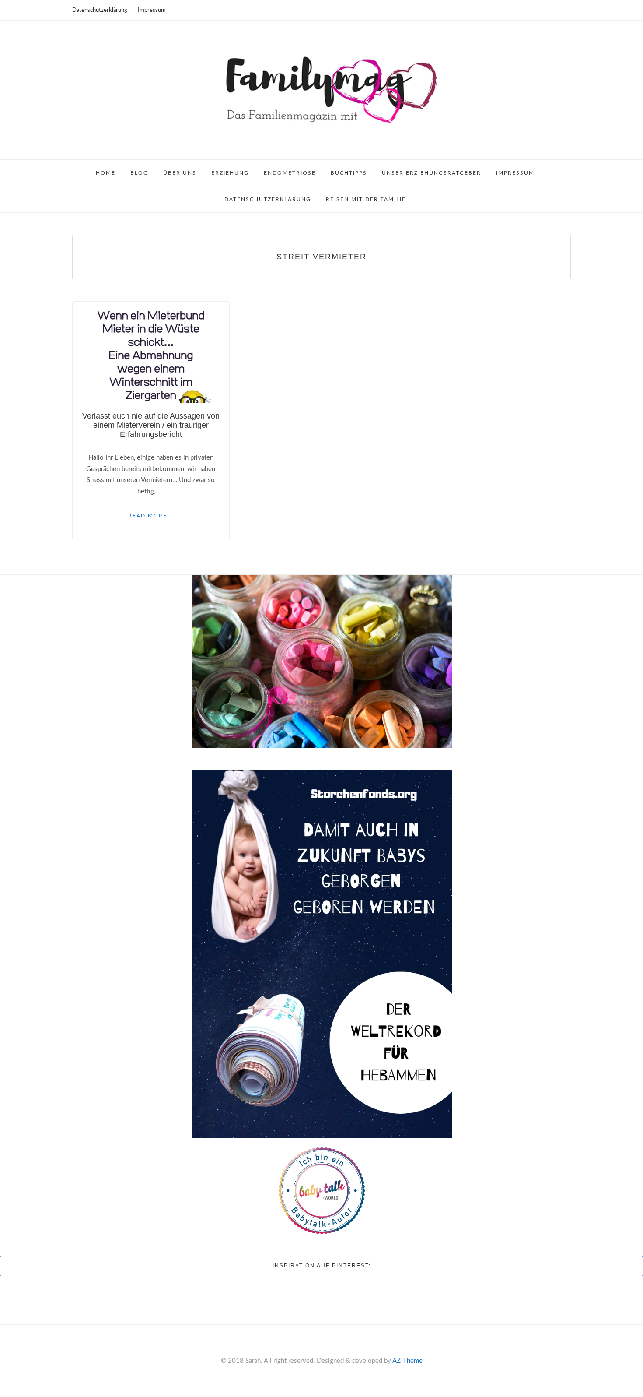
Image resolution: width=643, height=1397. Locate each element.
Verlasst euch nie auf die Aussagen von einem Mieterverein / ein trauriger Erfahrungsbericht (151, 425)
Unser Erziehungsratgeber (431, 173)
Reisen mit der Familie (366, 199)
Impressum (152, 10)
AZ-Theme (407, 1361)
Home (105, 173)
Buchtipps (349, 173)
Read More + (150, 515)
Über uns (179, 173)
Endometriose (290, 173)
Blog (139, 173)
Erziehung (230, 173)
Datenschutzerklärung (99, 10)
